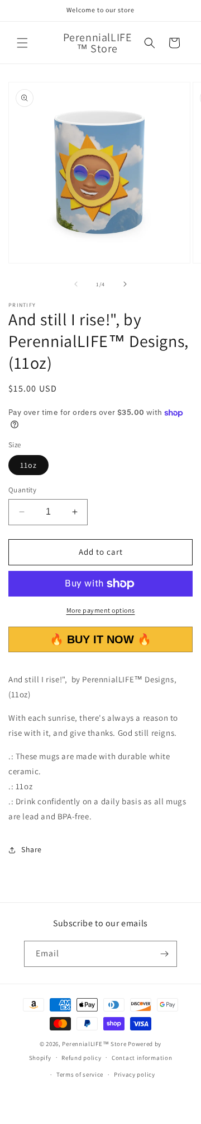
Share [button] (31, 849)
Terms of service (79, 1074)
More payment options (100, 610)
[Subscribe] (164, 954)
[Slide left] (76, 284)
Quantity (22, 490)
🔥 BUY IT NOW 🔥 (100, 639)
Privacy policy (134, 1074)
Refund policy (81, 1058)
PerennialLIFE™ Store (94, 1044)
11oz (28, 465)
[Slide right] (125, 284)
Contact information (142, 1058)
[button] (22, 43)
